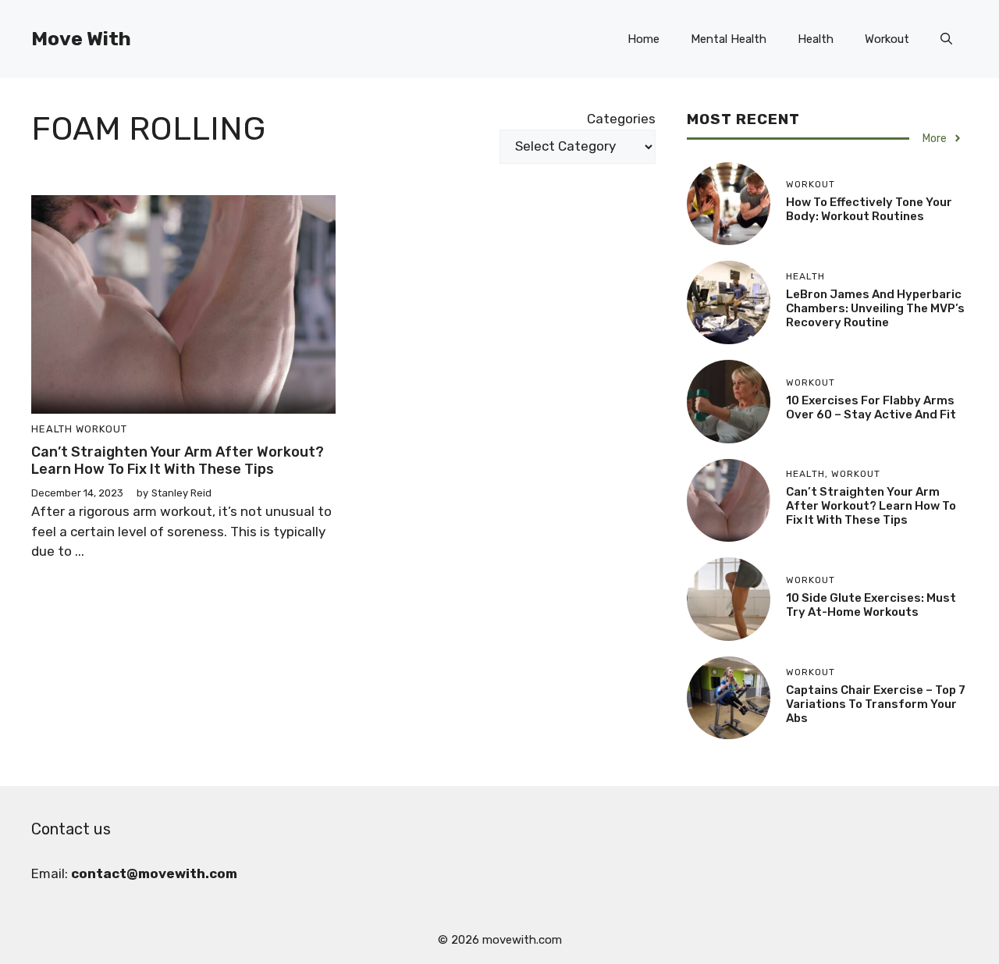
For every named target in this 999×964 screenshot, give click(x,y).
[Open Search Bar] (946, 39)
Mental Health (728, 39)
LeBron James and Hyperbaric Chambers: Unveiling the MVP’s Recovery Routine (875, 308)
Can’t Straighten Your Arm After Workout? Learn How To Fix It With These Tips (177, 460)
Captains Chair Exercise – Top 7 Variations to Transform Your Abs (875, 704)
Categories (621, 118)
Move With (81, 38)
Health (816, 39)
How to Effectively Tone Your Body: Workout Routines (869, 209)
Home (643, 39)
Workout (887, 39)
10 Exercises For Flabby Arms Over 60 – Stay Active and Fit (871, 407)
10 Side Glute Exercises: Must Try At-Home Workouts (871, 605)
